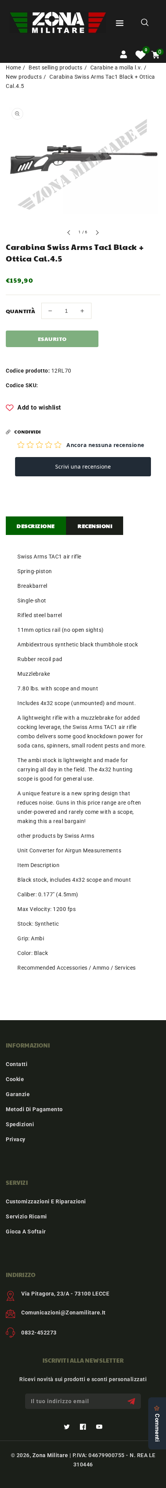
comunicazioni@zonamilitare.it (63, 1312)
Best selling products (56, 67)
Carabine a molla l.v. (116, 67)
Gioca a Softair (26, 1231)
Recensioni (95, 526)
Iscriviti (132, 1401)
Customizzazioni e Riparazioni (46, 1201)
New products (24, 77)
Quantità (20, 311)
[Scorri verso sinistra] (69, 233)
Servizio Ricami (26, 1216)
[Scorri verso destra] (97, 233)
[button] (120, 24)
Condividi (27, 432)
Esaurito (52, 338)
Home (13, 67)
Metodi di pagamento (34, 1109)
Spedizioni (20, 1124)
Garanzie (18, 1094)
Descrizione (36, 526)
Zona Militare (50, 1455)
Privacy (15, 1139)
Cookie (15, 1079)
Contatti (16, 1064)
